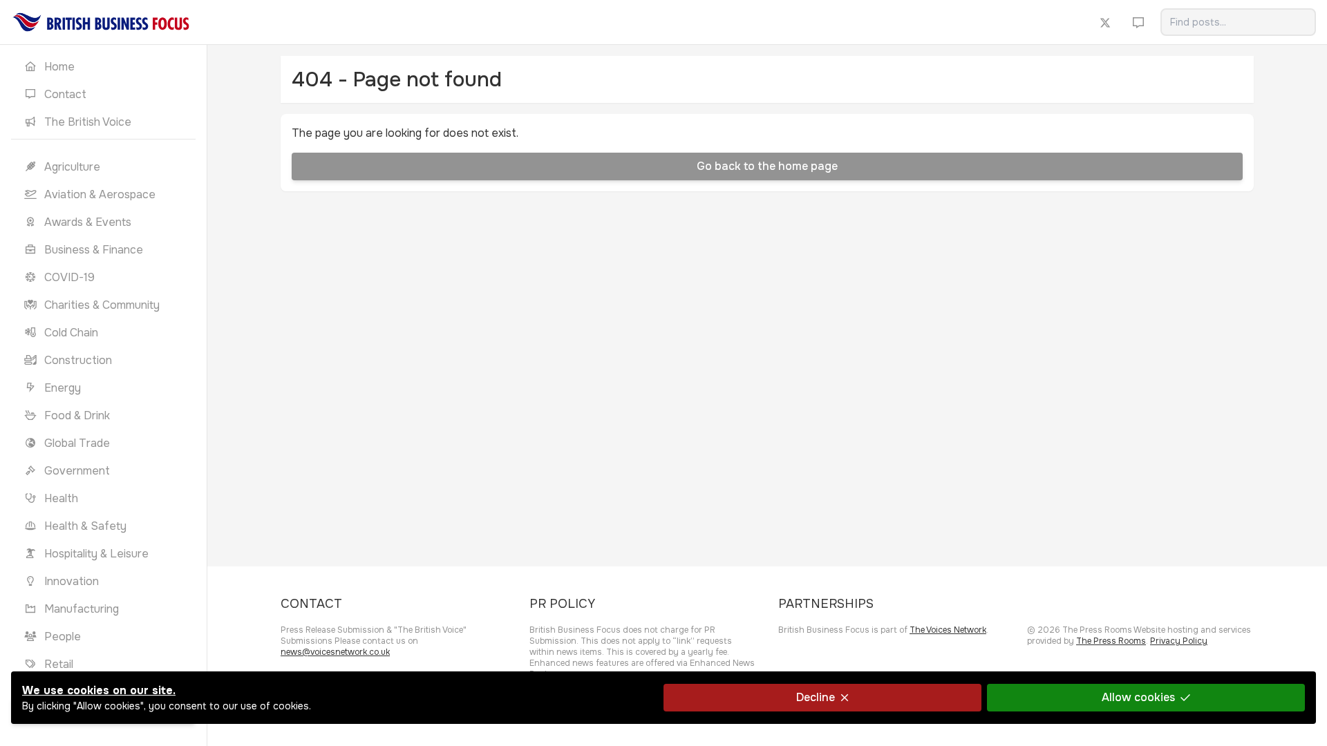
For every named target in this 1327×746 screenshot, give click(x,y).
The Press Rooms (1111, 641)
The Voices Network (948, 629)
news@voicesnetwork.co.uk (335, 652)
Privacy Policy (1178, 641)
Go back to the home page (767, 166)
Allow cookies (1138, 697)
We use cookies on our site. (99, 690)
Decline (815, 697)
